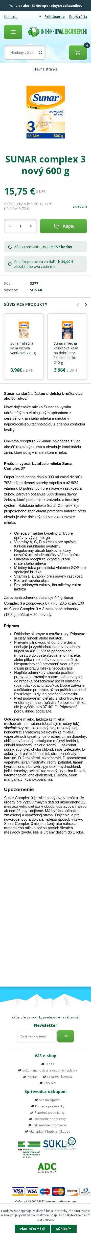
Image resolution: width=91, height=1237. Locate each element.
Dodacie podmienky (49, 1106)
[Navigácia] (13, 32)
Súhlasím (64, 1228)
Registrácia (78, 16)
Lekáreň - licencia (59, 1077)
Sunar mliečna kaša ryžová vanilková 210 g (23, 348)
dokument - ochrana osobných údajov (49, 1070)
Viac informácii (32, 1228)
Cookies (49, 1083)
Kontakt (10, 16)
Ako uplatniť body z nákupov (49, 1131)
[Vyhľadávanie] (40, 52)
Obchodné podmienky (49, 1119)
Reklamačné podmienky (50, 1125)
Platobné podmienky (49, 1112)
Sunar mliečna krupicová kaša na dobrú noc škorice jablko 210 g (66, 353)
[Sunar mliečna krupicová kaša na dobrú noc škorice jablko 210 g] (67, 330)
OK (65, 1036)
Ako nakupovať (49, 1100)
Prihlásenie (54, 16)
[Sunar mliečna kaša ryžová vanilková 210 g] (23, 330)
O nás (50, 1064)
